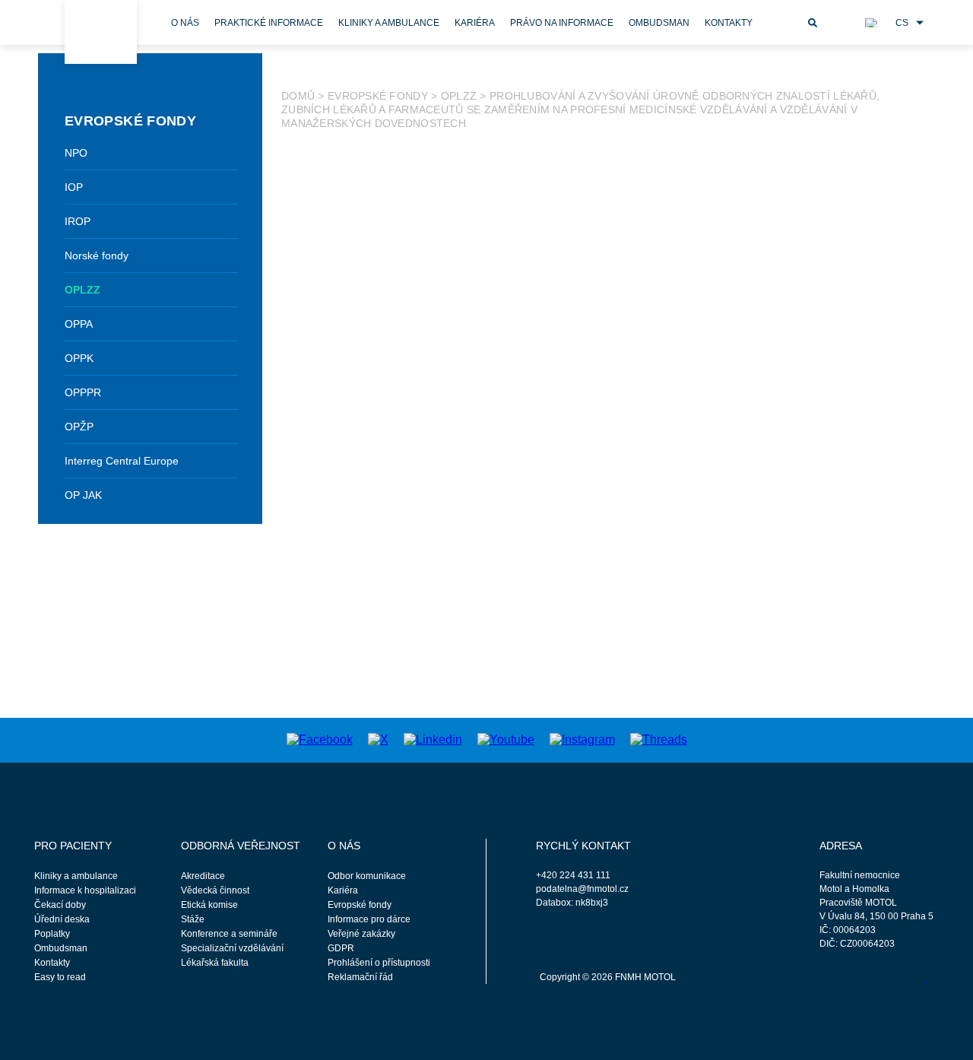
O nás (185, 22)
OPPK (79, 358)
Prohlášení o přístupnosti (379, 962)
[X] (378, 739)
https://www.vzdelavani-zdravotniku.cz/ (592, 581)
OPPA (79, 324)
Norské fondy (96, 255)
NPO (76, 153)
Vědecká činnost (215, 890)
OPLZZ (82, 290)
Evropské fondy (378, 96)
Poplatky (52, 933)
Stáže (192, 919)
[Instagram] (582, 739)
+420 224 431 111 (573, 875)
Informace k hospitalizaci (85, 890)
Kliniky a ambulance (388, 22)
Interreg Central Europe (122, 461)
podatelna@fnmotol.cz (582, 889)
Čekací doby (60, 905)
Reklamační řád (360, 977)
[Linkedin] (433, 739)
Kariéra (475, 22)
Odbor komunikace (367, 876)
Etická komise (209, 905)
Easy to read (60, 977)
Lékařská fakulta (215, 962)
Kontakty (729, 22)
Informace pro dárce (369, 919)
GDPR (341, 948)
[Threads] (658, 739)
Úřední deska (62, 919)
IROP (77, 221)
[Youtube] (505, 739)
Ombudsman (659, 22)
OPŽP (79, 427)
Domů (298, 96)
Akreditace (203, 876)
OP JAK (83, 495)
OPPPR (83, 392)
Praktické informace (268, 22)
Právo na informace (561, 22)
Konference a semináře (229, 933)
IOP (74, 187)
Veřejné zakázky (361, 933)
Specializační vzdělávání (232, 948)
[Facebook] (320, 739)
